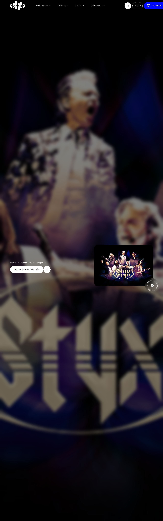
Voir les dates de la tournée (27, 269)
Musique (39, 263)
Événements (26, 263)
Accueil (13, 263)
